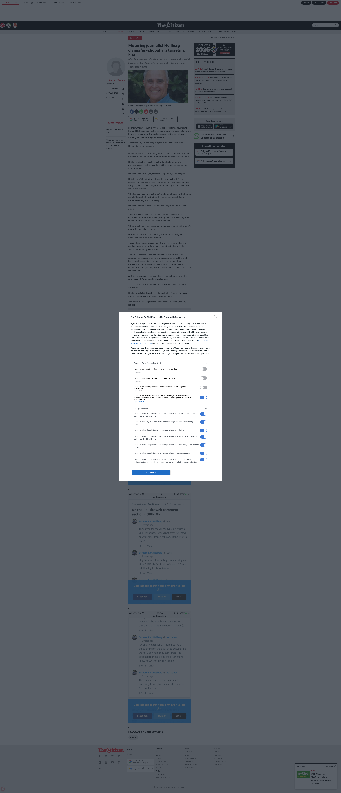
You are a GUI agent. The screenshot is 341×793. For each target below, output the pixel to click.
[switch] (203, 369)
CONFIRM (151, 472)
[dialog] (170, 396)
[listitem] (170, 363)
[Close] (216, 317)
